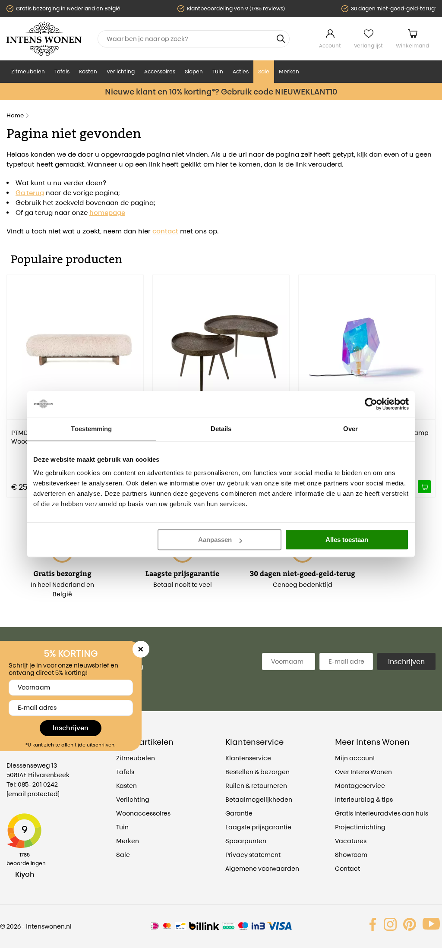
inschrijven (406, 661)
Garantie (239, 813)
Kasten (88, 71)
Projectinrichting (360, 827)
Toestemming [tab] (91, 428)
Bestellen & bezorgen (257, 771)
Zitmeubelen (28, 71)
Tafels (61, 71)
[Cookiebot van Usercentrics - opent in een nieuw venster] (371, 403)
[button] (12, 379)
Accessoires (159, 71)
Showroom (351, 854)
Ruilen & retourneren (256, 785)
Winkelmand (412, 45)
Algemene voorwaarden (262, 868)
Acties (241, 71)
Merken (289, 71)
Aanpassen (215, 539)
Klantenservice (248, 758)
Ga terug (30, 193)
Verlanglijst (368, 45)
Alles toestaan (346, 539)
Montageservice (360, 785)
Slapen (194, 71)
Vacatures (350, 840)
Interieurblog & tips (364, 799)
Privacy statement (253, 854)
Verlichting (121, 71)
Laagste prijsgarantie (258, 827)
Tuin (217, 71)
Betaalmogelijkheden (258, 799)
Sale (263, 71)
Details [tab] (221, 428)
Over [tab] (350, 428)
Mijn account (355, 758)
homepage (107, 212)
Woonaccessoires (143, 813)
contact (165, 231)
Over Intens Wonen (363, 771)
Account (330, 45)
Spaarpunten (245, 840)
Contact (347, 868)
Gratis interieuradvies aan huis (381, 813)
